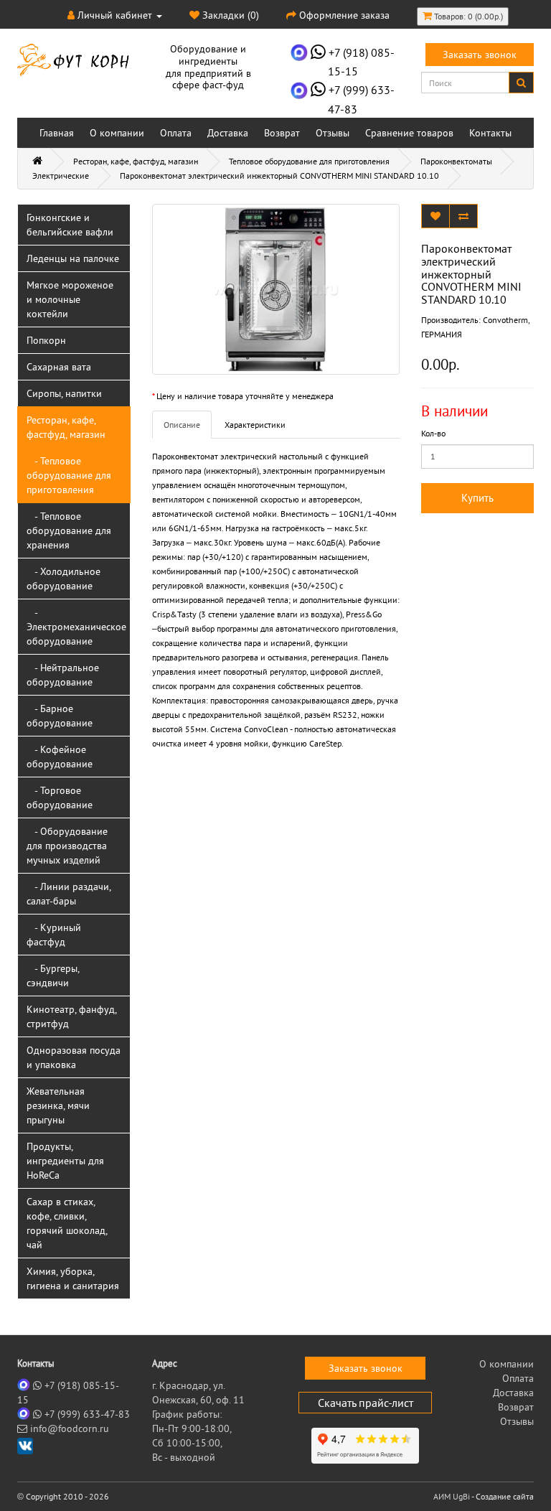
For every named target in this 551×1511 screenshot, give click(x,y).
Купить (477, 498)
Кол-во (433, 433)
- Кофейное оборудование (60, 756)
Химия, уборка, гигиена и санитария (73, 1278)
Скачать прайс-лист (365, 1402)
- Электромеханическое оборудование (76, 626)
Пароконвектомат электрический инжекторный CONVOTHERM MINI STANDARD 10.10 (279, 175)
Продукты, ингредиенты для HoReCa (65, 1161)
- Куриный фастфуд (54, 934)
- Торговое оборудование (60, 797)
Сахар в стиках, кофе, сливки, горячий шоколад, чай (67, 1223)
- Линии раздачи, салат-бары (69, 893)
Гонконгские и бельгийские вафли (70, 224)
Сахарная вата (59, 366)
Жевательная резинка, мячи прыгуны (58, 1105)
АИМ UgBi (451, 1496)
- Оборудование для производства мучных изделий (67, 845)
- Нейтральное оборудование (63, 674)
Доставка (227, 132)
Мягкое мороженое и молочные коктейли (70, 299)
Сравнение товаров (409, 132)
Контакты (490, 132)
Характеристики (255, 424)
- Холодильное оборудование (63, 578)
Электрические (60, 175)
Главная (56, 132)
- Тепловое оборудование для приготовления (69, 475)
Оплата (176, 132)
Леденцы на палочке (73, 258)
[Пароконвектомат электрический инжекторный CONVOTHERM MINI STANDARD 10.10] (276, 289)
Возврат (282, 132)
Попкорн (46, 340)
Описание (182, 424)
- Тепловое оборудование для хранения (69, 530)
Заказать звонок (480, 54)
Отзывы (332, 132)
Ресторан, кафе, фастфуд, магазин (135, 161)
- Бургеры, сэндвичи (53, 975)
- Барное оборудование (60, 715)
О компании (117, 132)
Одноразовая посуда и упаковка (74, 1057)
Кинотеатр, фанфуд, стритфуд (72, 1016)
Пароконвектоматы (456, 161)
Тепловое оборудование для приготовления (309, 161)
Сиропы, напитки (64, 393)
